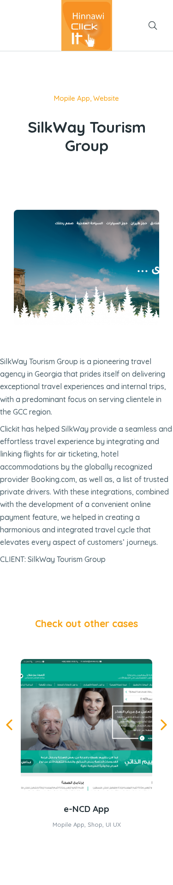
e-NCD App (86, 808)
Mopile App (72, 98)
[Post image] (86, 725)
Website (106, 98)
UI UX (113, 824)
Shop (95, 824)
